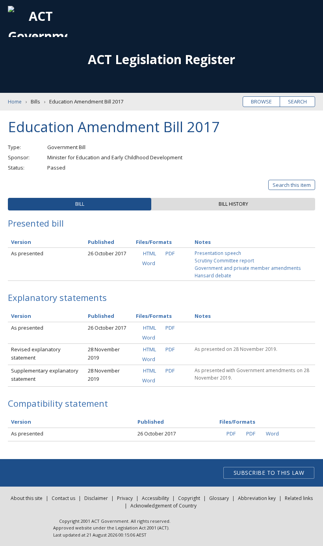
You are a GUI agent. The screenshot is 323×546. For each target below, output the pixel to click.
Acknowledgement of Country (163, 505)
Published (101, 241)
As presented (27, 253)
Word (148, 263)
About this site (27, 498)
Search (297, 101)
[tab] (79, 204)
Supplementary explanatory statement (44, 374)
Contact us (63, 498)
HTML (149, 253)
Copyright (189, 498)
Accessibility (155, 498)
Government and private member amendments (248, 268)
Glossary (219, 498)
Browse (261, 101)
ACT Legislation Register (161, 59)
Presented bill (36, 223)
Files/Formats (154, 241)
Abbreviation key (257, 498)
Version (21, 241)
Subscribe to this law (269, 472)
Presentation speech (218, 253)
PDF (169, 253)
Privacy (125, 498)
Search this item (292, 184)
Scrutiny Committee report (224, 260)
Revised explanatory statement (36, 353)
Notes (203, 241)
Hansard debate (213, 275)
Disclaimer (96, 498)
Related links (299, 498)
